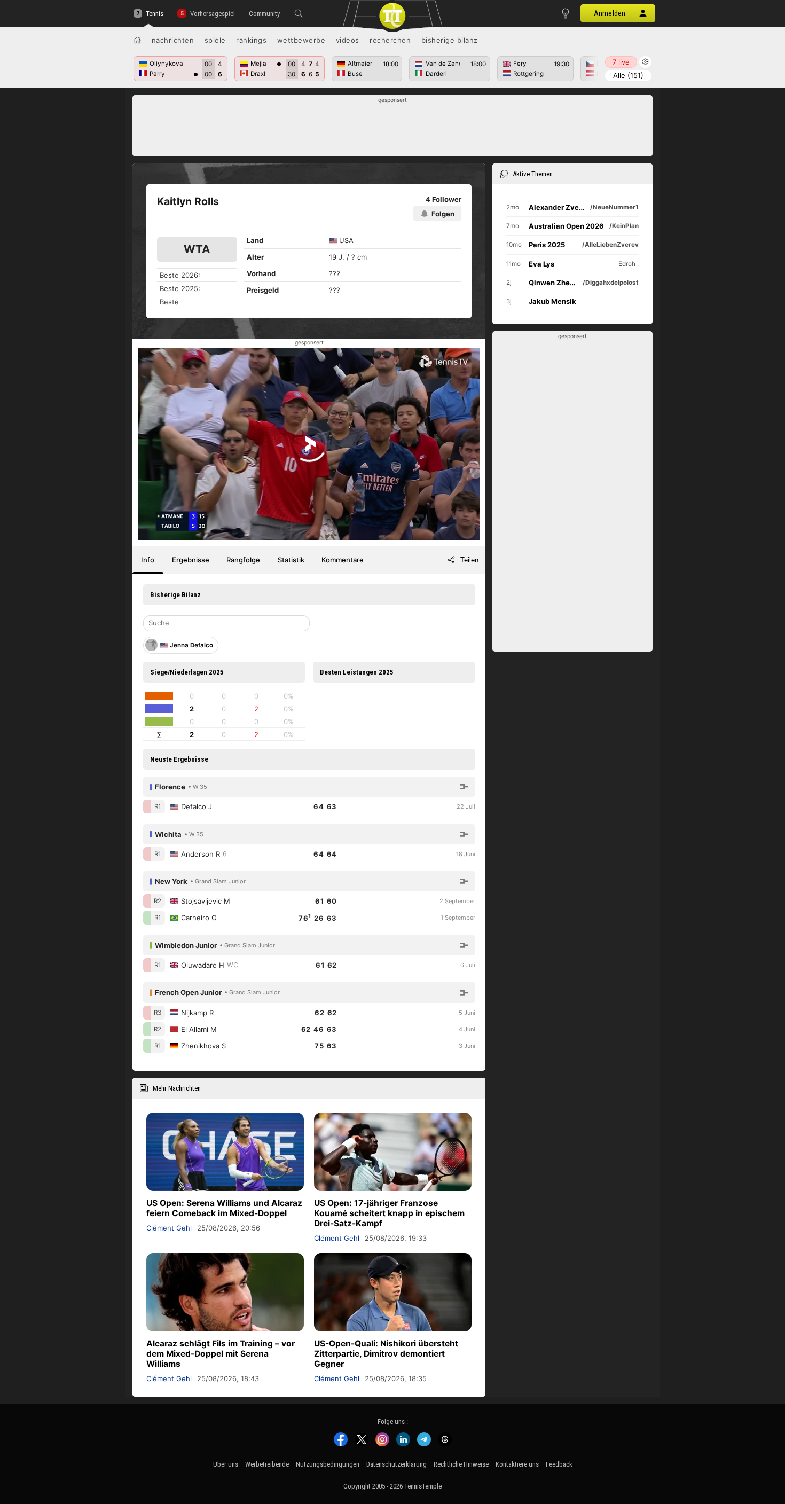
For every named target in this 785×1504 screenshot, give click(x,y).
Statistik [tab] (291, 559)
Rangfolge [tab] (243, 559)
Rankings (251, 40)
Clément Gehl (169, 1228)
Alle (628, 75)
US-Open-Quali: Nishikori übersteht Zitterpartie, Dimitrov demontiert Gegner (386, 1353)
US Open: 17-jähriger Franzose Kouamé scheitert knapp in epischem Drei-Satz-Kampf (389, 1213)
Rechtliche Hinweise (461, 1464)
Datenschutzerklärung (396, 1464)
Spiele (215, 40)
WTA (197, 249)
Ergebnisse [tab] (190, 559)
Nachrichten (173, 40)
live (621, 62)
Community (264, 14)
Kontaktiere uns (517, 1464)
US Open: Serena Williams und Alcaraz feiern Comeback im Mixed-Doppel (224, 1208)
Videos (347, 40)
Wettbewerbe (301, 40)
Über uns (225, 1464)
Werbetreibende (267, 1464)
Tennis (154, 14)
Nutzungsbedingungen (327, 1464)
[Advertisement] (392, 129)
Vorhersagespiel (212, 14)
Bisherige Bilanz (449, 40)
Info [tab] (147, 559)
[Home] (137, 40)
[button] (298, 13)
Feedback (559, 1464)
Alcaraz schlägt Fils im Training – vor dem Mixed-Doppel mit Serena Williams (220, 1353)
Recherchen (390, 40)
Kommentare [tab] (342, 559)
